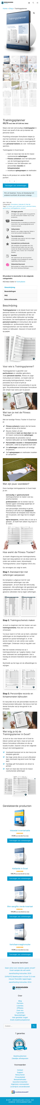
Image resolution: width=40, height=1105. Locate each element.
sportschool (6, 208)
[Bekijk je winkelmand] (29, 3)
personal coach (21, 206)
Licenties (20, 1006)
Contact (20, 1070)
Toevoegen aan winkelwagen (15, 185)
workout (23, 208)
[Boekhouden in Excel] (7, 2)
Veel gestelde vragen (20, 1017)
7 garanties (20, 1013)
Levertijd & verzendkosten (20, 1087)
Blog (20, 1001)
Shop (11, 8)
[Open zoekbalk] (33, 3)
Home (5, 8)
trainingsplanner (15, 208)
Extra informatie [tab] (10, 299)
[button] (34, 13)
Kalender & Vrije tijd (24, 204)
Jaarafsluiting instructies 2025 (20, 973)
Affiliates (20, 1008)
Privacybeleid (20, 1077)
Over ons (20, 1010)
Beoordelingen (20, 1015)
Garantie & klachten (20, 1082)
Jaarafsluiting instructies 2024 (20, 982)
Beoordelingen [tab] (10, 291)
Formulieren (14, 204)
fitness (10, 206)
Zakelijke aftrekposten (20, 1058)
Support (20, 1072)
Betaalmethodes (20, 1079)
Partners (20, 1003)
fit (7, 206)
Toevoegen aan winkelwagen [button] (20, 840)
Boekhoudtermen (20, 1056)
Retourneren (20, 1075)
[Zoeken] (34, 1026)
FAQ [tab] (6, 295)
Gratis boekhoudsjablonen (20, 1020)
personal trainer (31, 206)
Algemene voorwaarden (20, 1084)
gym (14, 206)
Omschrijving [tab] (9, 287)
